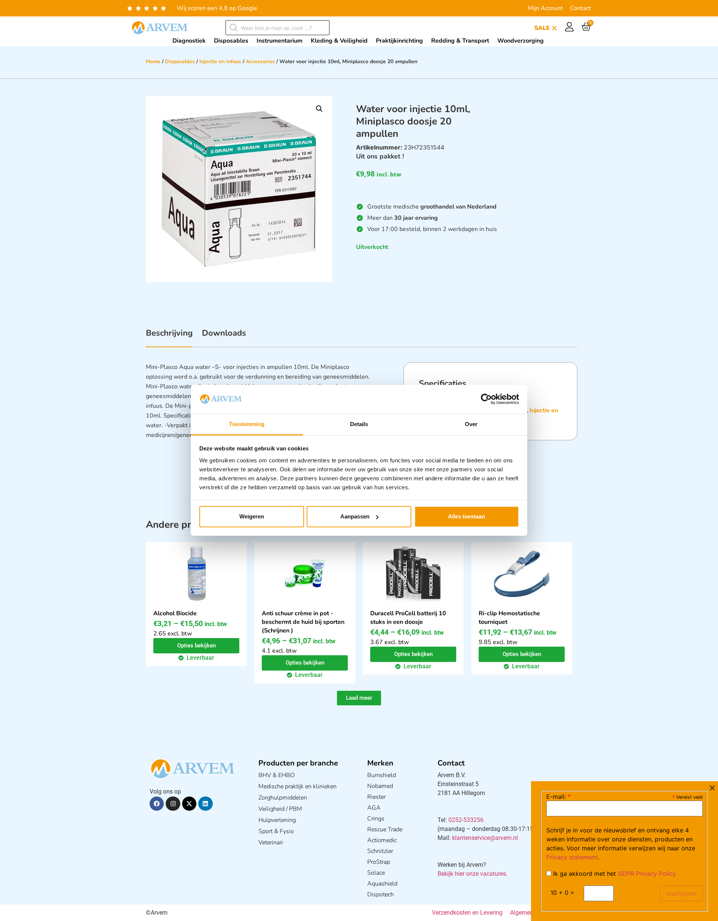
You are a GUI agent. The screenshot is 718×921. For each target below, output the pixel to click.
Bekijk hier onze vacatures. (472, 873)
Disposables (180, 61)
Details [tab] (359, 424)
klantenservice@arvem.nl (485, 837)
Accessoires (260, 61)
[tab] (169, 337)
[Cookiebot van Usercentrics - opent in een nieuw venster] (486, 399)
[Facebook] (157, 804)
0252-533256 (466, 819)
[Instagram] (173, 804)
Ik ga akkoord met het (613, 874)
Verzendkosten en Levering (467, 912)
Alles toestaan (466, 516)
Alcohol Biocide (175, 613)
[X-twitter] (189, 804)
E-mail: (558, 797)
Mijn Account (545, 8)
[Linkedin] (205, 804)
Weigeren (251, 516)
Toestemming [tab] (246, 424)
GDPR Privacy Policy (647, 873)
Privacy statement (572, 857)
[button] (319, 108)
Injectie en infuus (220, 61)
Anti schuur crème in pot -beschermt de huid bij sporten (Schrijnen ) (303, 622)
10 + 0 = (562, 892)
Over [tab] (471, 424)
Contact (580, 8)
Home (153, 61)
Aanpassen (354, 516)
